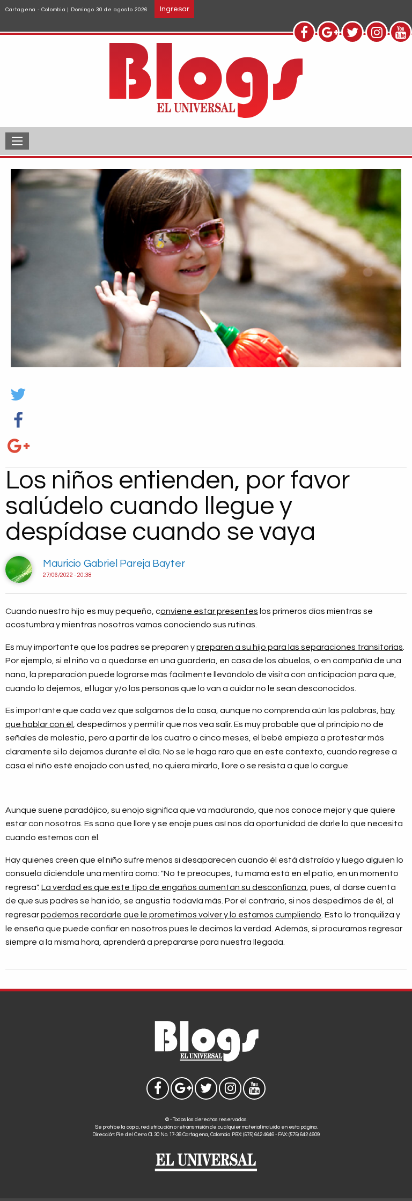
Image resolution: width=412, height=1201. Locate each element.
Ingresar (174, 9)
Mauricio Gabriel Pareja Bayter (114, 563)
